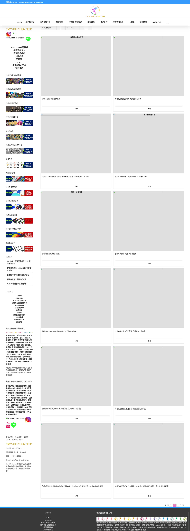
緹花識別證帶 (116, 530)
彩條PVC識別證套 (26, 352)
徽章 (12, 395)
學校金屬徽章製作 (17, 402)
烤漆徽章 (26, 409)
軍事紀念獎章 (25, 405)
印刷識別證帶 (122, 522)
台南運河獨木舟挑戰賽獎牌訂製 (18, 275)
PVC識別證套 (28, 349)
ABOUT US (19, 298)
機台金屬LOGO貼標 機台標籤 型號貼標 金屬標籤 (59, 331)
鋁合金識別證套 (15, 357)
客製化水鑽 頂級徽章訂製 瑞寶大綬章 (128, 99)
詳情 (77, 109)
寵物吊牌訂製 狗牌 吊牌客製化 (125, 254)
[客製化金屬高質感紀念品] (76, 221)
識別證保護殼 (11, 354)
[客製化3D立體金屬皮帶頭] (76, 66)
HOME (19, 296)
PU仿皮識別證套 (12, 352)
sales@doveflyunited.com (36, 2)
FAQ (19, 62)
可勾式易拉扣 (13, 359)
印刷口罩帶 (17, 361)
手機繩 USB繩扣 (16, 349)
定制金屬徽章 (22, 391)
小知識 (19, 312)
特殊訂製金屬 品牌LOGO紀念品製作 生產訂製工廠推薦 (61, 409)
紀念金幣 (12, 391)
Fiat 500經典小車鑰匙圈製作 (17, 284)
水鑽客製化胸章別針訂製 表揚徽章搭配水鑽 (130, 331)
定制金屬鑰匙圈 (17, 388)
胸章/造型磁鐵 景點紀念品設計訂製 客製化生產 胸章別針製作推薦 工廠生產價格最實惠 (72, 486)
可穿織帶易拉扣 (174, 527)
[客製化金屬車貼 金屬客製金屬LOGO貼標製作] (148, 143)
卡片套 (19, 354)
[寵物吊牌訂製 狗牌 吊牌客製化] (148, 221)
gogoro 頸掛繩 (160, 525)
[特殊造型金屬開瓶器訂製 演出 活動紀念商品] (148, 376)
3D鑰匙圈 (12, 398)
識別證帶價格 (19, 305)
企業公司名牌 (17, 409)
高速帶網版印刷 (23, 340)
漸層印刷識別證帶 (18, 347)
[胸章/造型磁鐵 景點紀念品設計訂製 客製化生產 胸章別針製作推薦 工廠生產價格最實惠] (76, 453)
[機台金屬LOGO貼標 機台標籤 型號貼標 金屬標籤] (76, 298)
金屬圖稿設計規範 (19, 315)
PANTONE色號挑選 (19, 47)
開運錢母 (20, 407)
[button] (168, 22)
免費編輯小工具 (19, 65)
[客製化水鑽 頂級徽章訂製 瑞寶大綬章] (148, 66)
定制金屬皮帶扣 (21, 393)
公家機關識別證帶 (21, 342)
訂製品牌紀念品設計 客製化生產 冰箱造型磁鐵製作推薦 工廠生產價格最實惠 (141, 486)
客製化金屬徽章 (21, 386)
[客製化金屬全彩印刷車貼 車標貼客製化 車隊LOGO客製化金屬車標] (76, 143)
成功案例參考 (19, 53)
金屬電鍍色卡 (19, 50)
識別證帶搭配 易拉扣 (133, 525)
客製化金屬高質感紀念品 (51, 254)
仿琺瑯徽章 (10, 412)
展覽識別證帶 (177, 522)
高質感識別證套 (149, 527)
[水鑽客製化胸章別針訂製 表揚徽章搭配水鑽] (148, 298)
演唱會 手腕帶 (15, 345)
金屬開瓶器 (15, 405)
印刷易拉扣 (23, 359)
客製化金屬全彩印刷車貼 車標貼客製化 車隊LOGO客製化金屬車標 (65, 176)
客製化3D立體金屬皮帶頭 (51, 99)
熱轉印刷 (110, 525)
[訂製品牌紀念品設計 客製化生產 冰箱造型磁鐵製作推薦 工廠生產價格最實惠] (148, 453)
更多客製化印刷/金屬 (138, 530)
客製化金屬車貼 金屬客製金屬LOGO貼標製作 (131, 176)
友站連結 (19, 68)
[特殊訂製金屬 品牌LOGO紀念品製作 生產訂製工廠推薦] (76, 376)
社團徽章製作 (10, 407)
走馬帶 (27, 338)
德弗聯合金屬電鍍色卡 (19, 303)
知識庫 (19, 59)
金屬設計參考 (22, 398)
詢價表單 (19, 310)
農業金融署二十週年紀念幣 (16, 279)
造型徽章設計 (20, 412)
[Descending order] (63, 28)
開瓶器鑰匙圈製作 (20, 400)
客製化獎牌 (10, 386)
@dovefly (23, 452)
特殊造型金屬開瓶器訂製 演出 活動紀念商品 (130, 409)
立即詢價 (19, 56)
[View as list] (90, 28)
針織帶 (8, 340)
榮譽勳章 (18, 395)
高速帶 (14, 340)
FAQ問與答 (19, 317)
